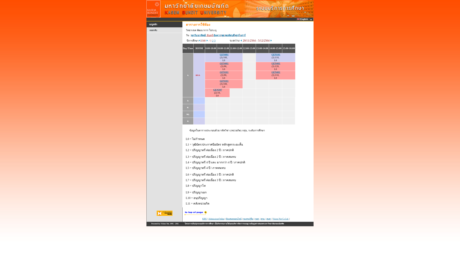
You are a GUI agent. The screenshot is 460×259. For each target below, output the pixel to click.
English (304, 19)
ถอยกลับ (153, 30)
